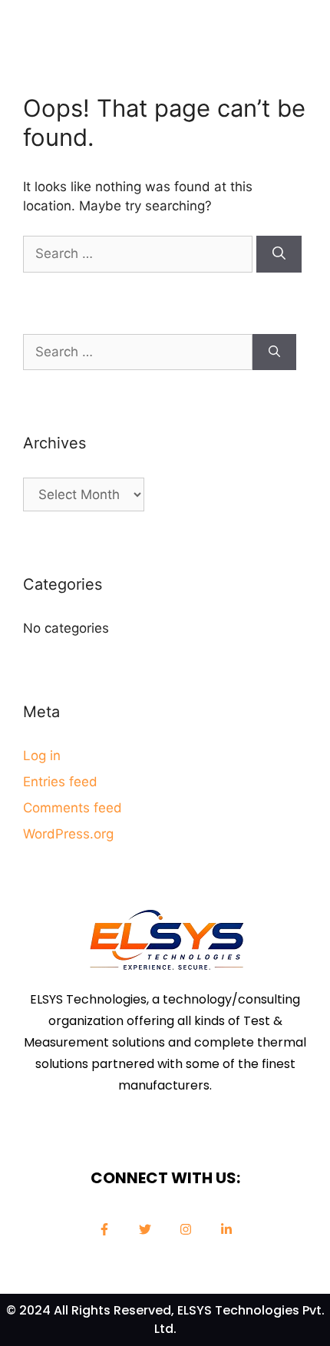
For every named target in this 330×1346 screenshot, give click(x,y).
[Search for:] (139, 253)
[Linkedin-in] (226, 1229)
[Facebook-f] (104, 1229)
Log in (42, 755)
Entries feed (60, 781)
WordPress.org (68, 834)
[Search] (279, 254)
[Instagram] (185, 1229)
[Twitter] (145, 1229)
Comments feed (72, 807)
